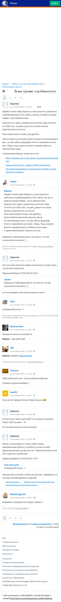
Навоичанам (25, 355)
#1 (34, 184)
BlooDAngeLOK (18, 494)
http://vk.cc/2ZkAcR (45, 246)
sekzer (13, 181)
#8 (34, 414)
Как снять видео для (13, 482)
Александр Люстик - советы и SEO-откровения (28, 165)
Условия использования (13, 562)
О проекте (7, 558)
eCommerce (7, 553)
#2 (34, 260)
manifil (13, 392)
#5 (34, 351)
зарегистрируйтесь (42, 523)
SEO (4, 538)
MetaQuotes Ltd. (20, 585)
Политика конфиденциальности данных (20, 566)
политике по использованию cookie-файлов (31, 598)
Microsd (14, 370)
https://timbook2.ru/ (35, 362)
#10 (34, 497)
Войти (55, 3)
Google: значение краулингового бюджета (22, 485)
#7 (34, 395)
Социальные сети (10, 542)
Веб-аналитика (9, 546)
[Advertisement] (30, 15)
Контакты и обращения (13, 577)
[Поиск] (46, 4)
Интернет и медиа (10, 549)
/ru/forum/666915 (21, 508)
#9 (34, 439)
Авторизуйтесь (20, 523)
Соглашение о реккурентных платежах (20, 574)
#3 (34, 304)
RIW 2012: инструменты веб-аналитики (39, 482)
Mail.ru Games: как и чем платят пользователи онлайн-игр (32, 159)
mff (11, 347)
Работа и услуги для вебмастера (28, 83)
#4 (34, 329)
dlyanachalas (16, 326)
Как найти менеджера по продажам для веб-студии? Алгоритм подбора (31, 170)
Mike (12, 301)
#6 (34, 373)
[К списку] (8, 92)
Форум (5, 83)
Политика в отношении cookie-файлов (19, 570)
